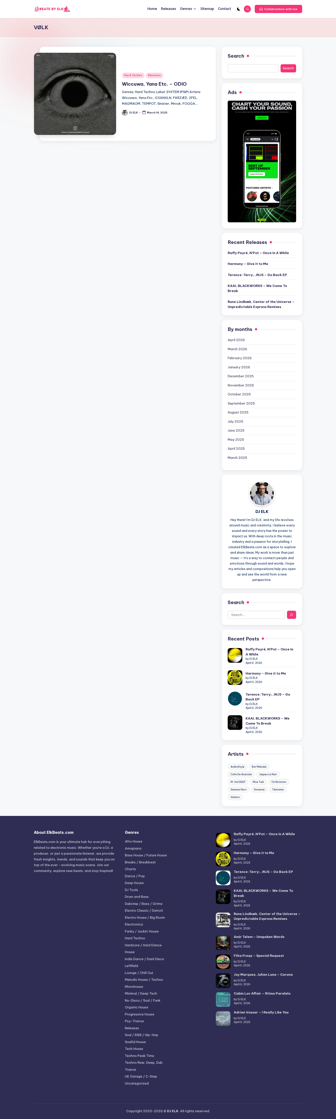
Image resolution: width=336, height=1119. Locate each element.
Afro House (133, 841)
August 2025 (238, 412)
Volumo (235, 797)
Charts (130, 869)
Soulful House (135, 1042)
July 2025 (235, 421)
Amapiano (133, 848)
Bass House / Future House (146, 855)
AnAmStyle (237, 766)
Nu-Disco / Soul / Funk (142, 1000)
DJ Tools (131, 890)
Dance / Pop (135, 876)
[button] (278, 9)
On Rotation (278, 781)
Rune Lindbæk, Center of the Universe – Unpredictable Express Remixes (261, 304)
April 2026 (236, 340)
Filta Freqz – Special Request (259, 956)
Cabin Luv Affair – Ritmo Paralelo (262, 993)
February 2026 (240, 358)
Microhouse (134, 986)
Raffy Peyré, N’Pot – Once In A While (258, 253)
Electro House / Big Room (145, 917)
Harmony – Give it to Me (248, 264)
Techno (139, 1056)
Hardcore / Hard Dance (143, 945)
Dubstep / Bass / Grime (143, 904)
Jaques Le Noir (268, 774)
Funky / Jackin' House (142, 931)
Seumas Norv (239, 789)
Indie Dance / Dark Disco (144, 959)
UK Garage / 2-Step (141, 1076)
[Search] (291, 615)
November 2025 (241, 385)
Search (236, 56)
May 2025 (236, 439)
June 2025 (236, 430)
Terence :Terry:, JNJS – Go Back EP (257, 275)
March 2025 (237, 458)
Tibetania (278, 789)
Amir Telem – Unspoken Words (259, 937)
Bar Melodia (259, 766)
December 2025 (241, 376)
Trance (130, 1069)
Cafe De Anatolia (241, 774)
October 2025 (239, 394)
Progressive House (139, 1014)
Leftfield (131, 966)
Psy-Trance (134, 1021)
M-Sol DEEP (238, 781)
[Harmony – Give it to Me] (235, 677)
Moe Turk (258, 781)
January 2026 (239, 367)
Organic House (136, 1007)
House (130, 952)
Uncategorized (137, 1083)
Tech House (134, 1049)
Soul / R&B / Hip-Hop (141, 1035)
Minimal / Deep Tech (141, 993)
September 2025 (241, 403)
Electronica (134, 924)
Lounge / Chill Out (139, 973)
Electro (144, 910)
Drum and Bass (137, 897)
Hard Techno (133, 75)
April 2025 (236, 448)
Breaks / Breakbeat (140, 862)
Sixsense (259, 789)
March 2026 (237, 349)
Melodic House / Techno (144, 979)
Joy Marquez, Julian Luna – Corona (263, 974)
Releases (154, 75)
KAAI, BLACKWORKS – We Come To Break (257, 288)
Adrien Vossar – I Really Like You (261, 1012)
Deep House (134, 883)
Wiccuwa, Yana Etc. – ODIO (154, 84)
